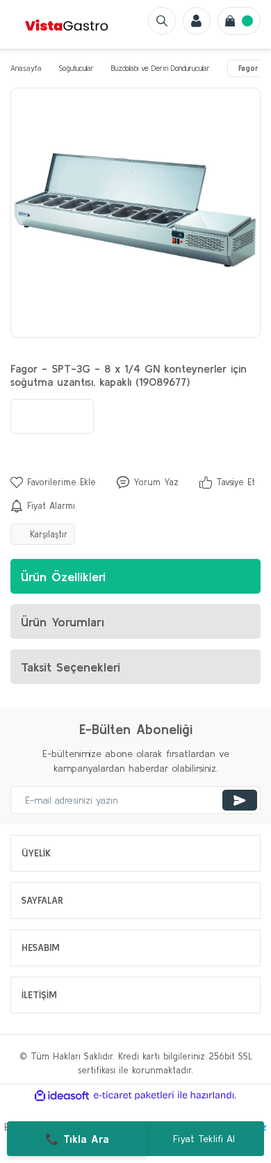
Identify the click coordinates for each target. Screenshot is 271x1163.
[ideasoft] (62, 1096)
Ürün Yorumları (62, 622)
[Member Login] (197, 21)
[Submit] (239, 800)
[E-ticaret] (133, 1096)
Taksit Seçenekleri (70, 667)
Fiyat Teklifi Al (204, 1138)
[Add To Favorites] (53, 482)
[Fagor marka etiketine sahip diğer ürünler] (52, 416)
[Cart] (239, 21)
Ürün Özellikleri (63, 576)
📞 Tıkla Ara (77, 1138)
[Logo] (66, 24)
